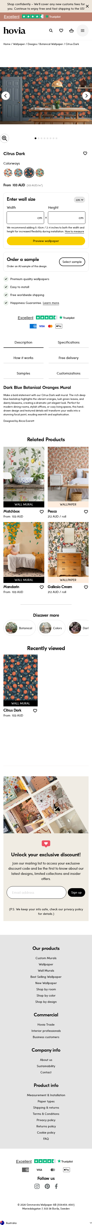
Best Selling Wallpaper (46, 977)
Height (65, 212)
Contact (46, 1072)
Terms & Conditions (46, 1114)
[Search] (51, 30)
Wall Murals (46, 970)
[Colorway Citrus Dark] (29, 173)
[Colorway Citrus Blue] (18, 172)
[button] (61, 30)
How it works (23, 357)
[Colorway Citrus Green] (40, 172)
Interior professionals (46, 1031)
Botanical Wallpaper (51, 44)
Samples (23, 373)
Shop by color (46, 995)
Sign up (76, 892)
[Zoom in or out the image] (4, 138)
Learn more (51, 303)
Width (24, 212)
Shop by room (46, 989)
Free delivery (69, 357)
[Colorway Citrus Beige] (8, 172)
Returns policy (46, 1126)
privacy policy (73, 909)
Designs (32, 44)
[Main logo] (15, 31)
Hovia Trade (46, 1024)
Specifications (69, 342)
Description (23, 342)
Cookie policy (46, 1132)
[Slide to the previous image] (5, 95)
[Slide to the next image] (86, 95)
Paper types (46, 1101)
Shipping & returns (46, 1107)
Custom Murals (46, 958)
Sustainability (46, 1066)
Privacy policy (46, 1120)
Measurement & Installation (46, 1095)
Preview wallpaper (46, 241)
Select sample (72, 262)
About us (46, 1060)
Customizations (68, 373)
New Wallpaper (46, 983)
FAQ (46, 1139)
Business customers (46, 1037)
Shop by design (46, 1002)
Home (6, 44)
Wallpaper (19, 44)
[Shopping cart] (71, 30)
